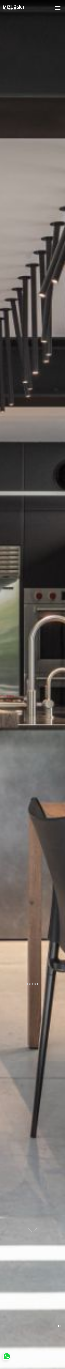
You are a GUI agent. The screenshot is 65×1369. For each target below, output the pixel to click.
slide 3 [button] (32, 984)
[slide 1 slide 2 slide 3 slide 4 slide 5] (32, 684)
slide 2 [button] (30, 984)
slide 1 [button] (27, 984)
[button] (57, 8)
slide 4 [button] (35, 984)
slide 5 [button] (37, 984)
